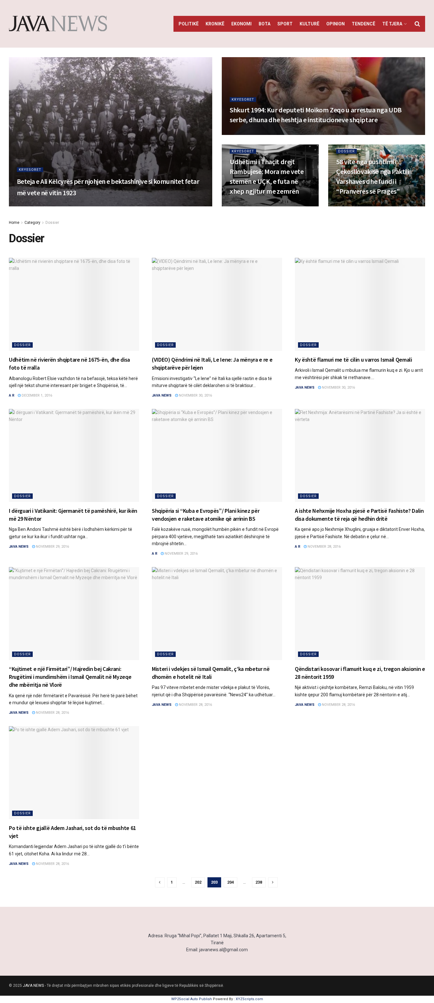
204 (230, 882)
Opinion (335, 23)
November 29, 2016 (52, 547)
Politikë (189, 23)
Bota (264, 23)
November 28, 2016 (324, 547)
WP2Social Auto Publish (191, 999)
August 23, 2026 (57, 204)
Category (32, 222)
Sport (285, 23)
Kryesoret (30, 170)
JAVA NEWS (33, 985)
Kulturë (309, 23)
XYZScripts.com (249, 999)
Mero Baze (27, 204)
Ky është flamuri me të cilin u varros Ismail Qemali (353, 359)
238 (258, 882)
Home (14, 222)
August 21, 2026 (247, 133)
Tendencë (363, 23)
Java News (162, 395)
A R (11, 395)
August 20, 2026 (247, 204)
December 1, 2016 (36, 395)
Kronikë (215, 23)
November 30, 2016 (195, 395)
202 (198, 882)
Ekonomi (241, 23)
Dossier (346, 151)
